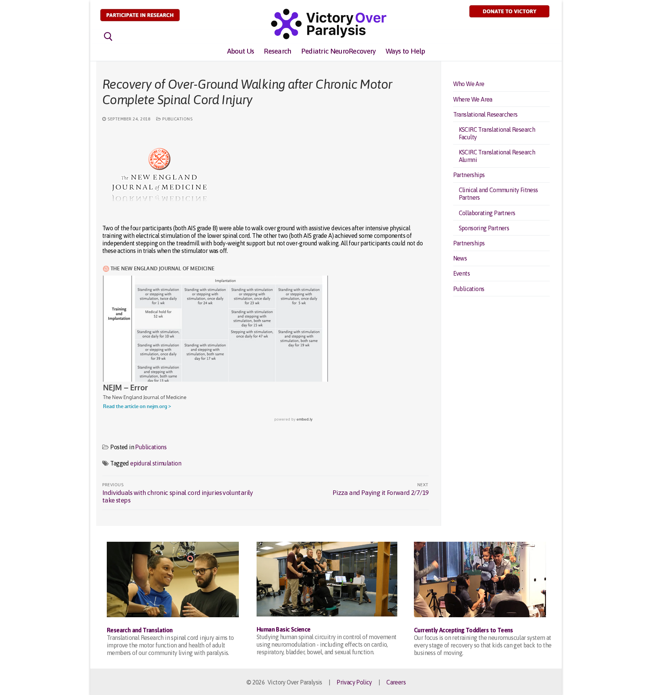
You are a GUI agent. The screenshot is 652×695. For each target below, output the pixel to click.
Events (461, 273)
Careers (396, 682)
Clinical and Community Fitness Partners (498, 193)
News (460, 258)
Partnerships (469, 174)
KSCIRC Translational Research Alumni (497, 156)
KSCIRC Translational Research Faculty (497, 133)
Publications (176, 118)
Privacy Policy (354, 682)
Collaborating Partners (487, 213)
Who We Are (468, 83)
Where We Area (472, 99)
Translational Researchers (485, 114)
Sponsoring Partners (484, 228)
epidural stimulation (155, 463)
